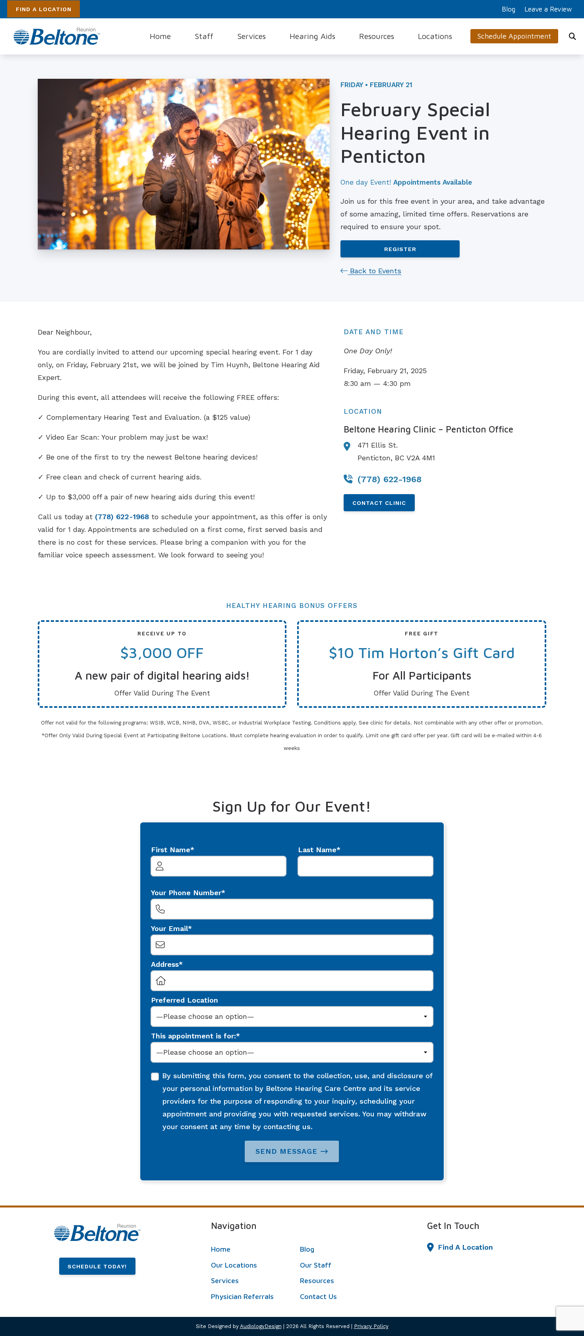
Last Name (317, 849)
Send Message (286, 1151)
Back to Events (374, 271)
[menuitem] (508, 9)
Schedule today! (97, 1266)
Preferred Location (184, 1000)
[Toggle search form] (572, 36)
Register (400, 249)
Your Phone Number (186, 892)
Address (165, 964)
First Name (170, 849)
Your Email (169, 928)
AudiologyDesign (261, 1326)
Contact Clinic (379, 503)
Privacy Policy (371, 1326)
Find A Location (44, 9)
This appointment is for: (193, 1036)
